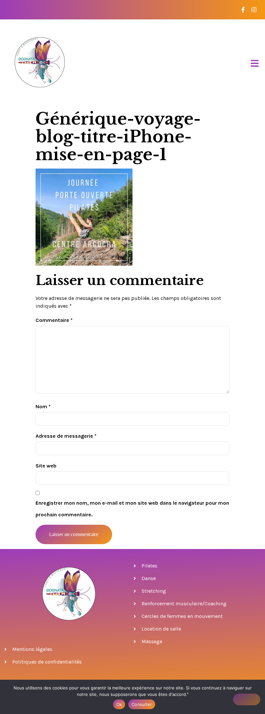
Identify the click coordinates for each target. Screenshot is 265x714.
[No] (246, 699)
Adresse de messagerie (66, 436)
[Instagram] (254, 10)
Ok (119, 704)
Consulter (142, 704)
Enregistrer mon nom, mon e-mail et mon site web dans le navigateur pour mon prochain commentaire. (132, 508)
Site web (46, 466)
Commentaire (54, 320)
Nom (43, 406)
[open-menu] (255, 63)
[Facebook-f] (243, 10)
